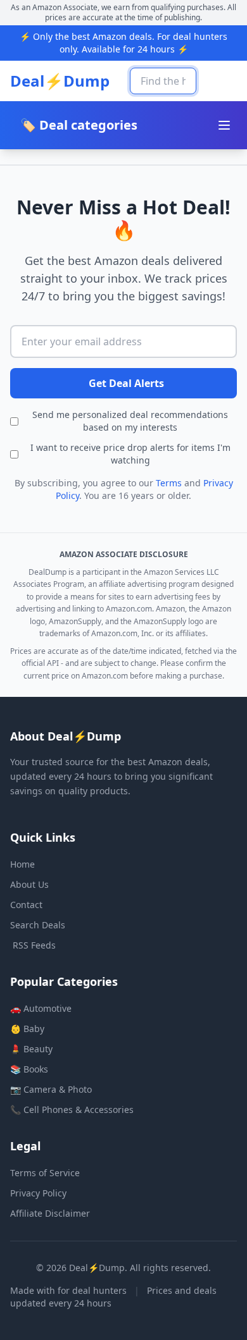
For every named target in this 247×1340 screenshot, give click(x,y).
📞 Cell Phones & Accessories (72, 1109)
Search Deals (37, 925)
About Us (29, 884)
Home (22, 864)
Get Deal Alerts (126, 383)
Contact (26, 905)
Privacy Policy (38, 1193)
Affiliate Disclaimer (50, 1213)
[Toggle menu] (224, 125)
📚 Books (29, 1069)
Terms (169, 483)
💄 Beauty (31, 1049)
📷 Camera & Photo (51, 1089)
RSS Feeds (34, 945)
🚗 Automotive (41, 1008)
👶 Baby (27, 1029)
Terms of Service (45, 1173)
